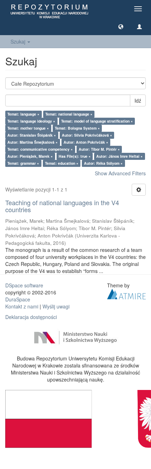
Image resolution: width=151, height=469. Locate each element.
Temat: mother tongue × (28, 128)
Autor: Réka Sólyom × (103, 163)
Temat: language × (23, 114)
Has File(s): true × (75, 156)
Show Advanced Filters (120, 173)
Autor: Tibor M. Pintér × (99, 149)
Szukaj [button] (19, 41)
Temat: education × (61, 163)
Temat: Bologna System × (77, 128)
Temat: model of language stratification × (97, 121)
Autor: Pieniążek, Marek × (30, 156)
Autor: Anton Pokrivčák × (86, 142)
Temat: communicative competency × (40, 149)
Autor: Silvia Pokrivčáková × (87, 135)
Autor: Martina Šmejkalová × (32, 142)
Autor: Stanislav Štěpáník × (31, 135)
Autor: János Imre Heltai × (119, 156)
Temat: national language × (68, 114)
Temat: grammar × (23, 163)
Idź (137, 100)
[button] (120, 26)
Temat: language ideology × (31, 121)
